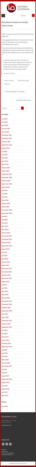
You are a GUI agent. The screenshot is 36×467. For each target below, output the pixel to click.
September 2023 (6, 213)
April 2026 (4, 125)
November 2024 (6, 177)
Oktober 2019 (6, 324)
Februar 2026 (5, 128)
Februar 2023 (5, 233)
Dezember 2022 (6, 236)
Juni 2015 (4, 392)
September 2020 (6, 311)
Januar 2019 (5, 340)
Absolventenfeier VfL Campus (14, 91)
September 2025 (6, 145)
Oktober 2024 (6, 180)
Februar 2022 (5, 262)
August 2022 (5, 249)
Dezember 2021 (6, 268)
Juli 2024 (4, 190)
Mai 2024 (4, 197)
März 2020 (4, 317)
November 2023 (6, 210)
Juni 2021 (4, 288)
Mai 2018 (4, 356)
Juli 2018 (4, 350)
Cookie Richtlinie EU (7, 454)
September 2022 (6, 246)
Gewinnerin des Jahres (24, 100)
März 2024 (4, 200)
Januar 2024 (5, 207)
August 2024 (5, 187)
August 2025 (5, 148)
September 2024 (6, 184)
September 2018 (6, 346)
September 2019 (6, 327)
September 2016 (6, 379)
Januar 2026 (5, 132)
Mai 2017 (4, 372)
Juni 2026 (4, 119)
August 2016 (5, 382)
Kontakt (3, 449)
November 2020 (6, 304)
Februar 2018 (5, 363)
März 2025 (4, 164)
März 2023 (4, 229)
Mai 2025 (4, 158)
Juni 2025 (4, 154)
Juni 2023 (4, 220)
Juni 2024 (4, 193)
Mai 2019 (4, 333)
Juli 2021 (4, 285)
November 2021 (6, 272)
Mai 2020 (4, 314)
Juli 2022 (4, 252)
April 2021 (4, 291)
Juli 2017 (4, 369)
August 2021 (5, 281)
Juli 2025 (4, 151)
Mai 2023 (4, 223)
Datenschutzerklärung (7, 453)
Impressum (4, 451)
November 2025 (6, 138)
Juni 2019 (4, 330)
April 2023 (4, 226)
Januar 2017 (5, 376)
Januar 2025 (5, 171)
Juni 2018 (4, 353)
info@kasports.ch (6, 425)
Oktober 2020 (6, 307)
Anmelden (4, 406)
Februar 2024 (5, 203)
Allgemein (7, 84)
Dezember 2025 (6, 135)
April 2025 (4, 161)
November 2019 (6, 320)
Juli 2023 (4, 216)
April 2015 (4, 395)
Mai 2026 (4, 122)
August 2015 (5, 389)
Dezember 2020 (6, 301)
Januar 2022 (5, 265)
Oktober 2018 (6, 343)
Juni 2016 (4, 385)
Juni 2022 (4, 255)
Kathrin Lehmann (9, 80)
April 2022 (4, 259)
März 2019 (4, 337)
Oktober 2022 (6, 242)
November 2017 (6, 366)
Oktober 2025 (6, 141)
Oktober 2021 (6, 275)
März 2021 (4, 294)
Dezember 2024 (6, 174)
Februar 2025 (5, 167)
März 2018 (4, 359)
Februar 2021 (5, 298)
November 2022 (6, 239)
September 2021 (6, 278)
